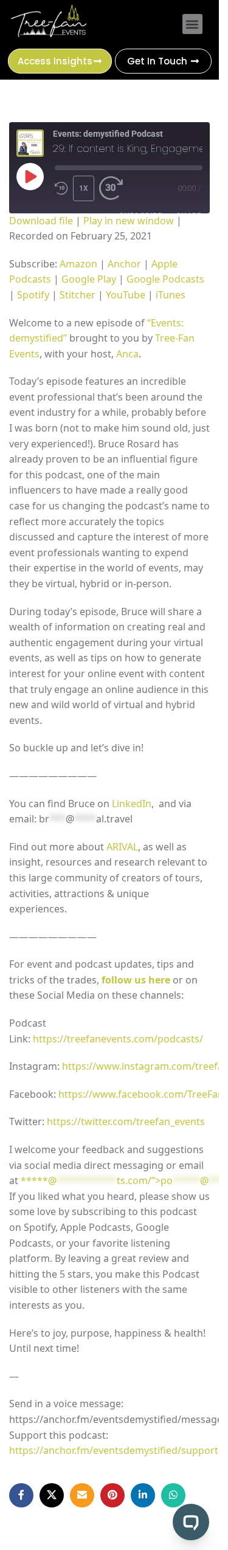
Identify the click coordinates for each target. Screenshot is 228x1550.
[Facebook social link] (21, 1495)
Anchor (124, 263)
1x (83, 188)
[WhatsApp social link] (173, 1495)
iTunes (170, 294)
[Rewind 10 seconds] (61, 188)
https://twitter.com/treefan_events (127, 1121)
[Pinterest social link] (112, 1495)
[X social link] (52, 1495)
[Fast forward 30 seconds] (111, 188)
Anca (127, 353)
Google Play (88, 279)
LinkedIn (131, 803)
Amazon (78, 263)
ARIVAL (122, 846)
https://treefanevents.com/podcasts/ (119, 1038)
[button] (192, 24)
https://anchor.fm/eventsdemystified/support (113, 1450)
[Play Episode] (29, 176)
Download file (41, 220)
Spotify (33, 294)
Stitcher (77, 294)
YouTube (125, 294)
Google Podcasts (165, 279)
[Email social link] (82, 1495)
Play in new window (128, 220)
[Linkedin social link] (143, 1495)
